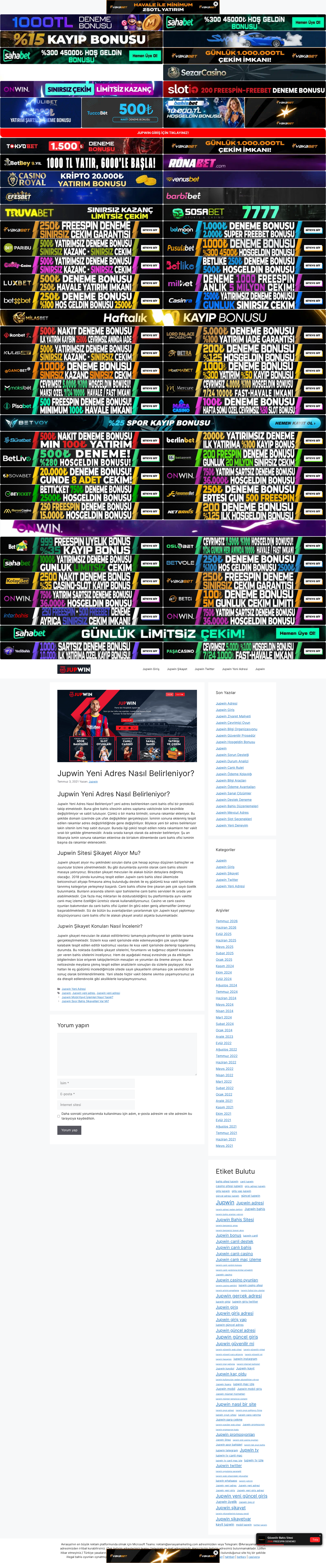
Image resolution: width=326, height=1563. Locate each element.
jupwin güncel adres (230, 1325)
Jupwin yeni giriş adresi (250, 1490)
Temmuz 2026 (227, 921)
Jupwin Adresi (226, 703)
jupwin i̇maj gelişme (225, 1364)
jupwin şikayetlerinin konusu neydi (232, 1513)
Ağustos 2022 (226, 1049)
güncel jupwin (250, 1196)
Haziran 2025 (226, 940)
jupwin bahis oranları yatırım (229, 1214)
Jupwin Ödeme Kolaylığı (234, 774)
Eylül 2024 (224, 979)
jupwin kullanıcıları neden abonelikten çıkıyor (237, 1379)
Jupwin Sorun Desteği (232, 755)
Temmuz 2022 (227, 1056)
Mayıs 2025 (224, 947)
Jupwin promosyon (254, 1424)
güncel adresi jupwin (227, 1195)
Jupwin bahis (254, 1209)
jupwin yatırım (246, 1481)
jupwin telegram (227, 1450)
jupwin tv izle (254, 1460)
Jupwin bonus (228, 1235)
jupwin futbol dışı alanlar (253, 1290)
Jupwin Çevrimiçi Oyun (233, 723)
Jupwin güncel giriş (237, 1337)
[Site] (81, 229)
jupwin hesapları (224, 1359)
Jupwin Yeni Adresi (235, 669)
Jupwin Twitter (205, 669)
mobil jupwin (244, 1524)
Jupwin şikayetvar (233, 1518)
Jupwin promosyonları (235, 1434)
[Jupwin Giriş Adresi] (74, 669)
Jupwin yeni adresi (108, 993)
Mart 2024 (224, 1017)
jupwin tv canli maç (229, 1455)
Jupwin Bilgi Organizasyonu (236, 729)
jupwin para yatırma (249, 1414)
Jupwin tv (249, 1449)
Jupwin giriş (227, 1307)
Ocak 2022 (224, 1094)
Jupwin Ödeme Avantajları (235, 787)
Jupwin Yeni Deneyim (232, 825)
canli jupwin (247, 1181)
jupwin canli (250, 1235)
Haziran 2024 (226, 998)
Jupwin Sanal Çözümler (233, 793)
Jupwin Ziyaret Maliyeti (233, 716)
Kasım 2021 (224, 1107)
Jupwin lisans (223, 1384)
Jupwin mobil (225, 1389)
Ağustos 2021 (226, 1126)
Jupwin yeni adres (83, 993)
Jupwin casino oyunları (237, 1280)
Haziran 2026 (226, 927)
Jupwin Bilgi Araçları (231, 780)
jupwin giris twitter (245, 1301)
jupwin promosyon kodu (227, 1429)
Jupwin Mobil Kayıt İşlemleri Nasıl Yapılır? (87, 997)
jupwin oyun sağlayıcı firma (249, 1410)
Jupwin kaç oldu (231, 1373)
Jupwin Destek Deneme (234, 800)
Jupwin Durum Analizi (232, 761)
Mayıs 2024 (225, 1004)
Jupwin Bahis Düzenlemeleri (237, 806)
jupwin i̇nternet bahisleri (248, 1364)
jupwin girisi (223, 1301)
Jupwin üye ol (246, 1502)
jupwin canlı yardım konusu (229, 1265)
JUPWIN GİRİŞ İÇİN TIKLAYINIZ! (163, 133)
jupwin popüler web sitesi (228, 1424)
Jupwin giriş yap (231, 1319)
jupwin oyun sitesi (226, 1414)
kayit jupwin (225, 1524)
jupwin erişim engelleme (227, 1290)
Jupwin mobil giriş (249, 1389)
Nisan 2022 (224, 1075)
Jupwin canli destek (234, 1241)
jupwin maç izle (243, 1384)
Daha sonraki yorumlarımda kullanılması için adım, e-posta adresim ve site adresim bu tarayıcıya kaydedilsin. (127, 1116)
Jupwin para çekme (229, 1419)
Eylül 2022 (223, 1043)
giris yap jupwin (241, 1191)
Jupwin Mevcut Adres (232, 812)
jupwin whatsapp (226, 1480)
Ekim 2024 (224, 972)
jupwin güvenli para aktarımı (229, 1354)
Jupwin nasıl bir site (236, 1404)
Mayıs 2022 (224, 1069)
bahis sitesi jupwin (227, 1181)
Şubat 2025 (225, 953)
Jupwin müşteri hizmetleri (230, 1394)
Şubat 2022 (225, 1088)
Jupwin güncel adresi (235, 1330)
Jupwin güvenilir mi (235, 1343)
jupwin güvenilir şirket (254, 1349)
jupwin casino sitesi (251, 1285)
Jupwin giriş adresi (234, 1313)
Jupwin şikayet (231, 1507)
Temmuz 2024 (227, 992)
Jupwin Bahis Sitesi (235, 1219)
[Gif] (163, 318)
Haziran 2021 (226, 1139)
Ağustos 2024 (226, 985)
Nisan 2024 (224, 1011)
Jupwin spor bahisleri (229, 1444)
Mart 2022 (224, 1081)
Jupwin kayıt (245, 1368)
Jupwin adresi (250, 1202)
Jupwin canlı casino (234, 1253)
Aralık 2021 (224, 1101)
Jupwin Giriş (151, 669)
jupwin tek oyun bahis (254, 1445)
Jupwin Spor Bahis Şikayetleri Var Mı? (85, 1001)
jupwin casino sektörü (226, 1285)
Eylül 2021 (223, 1120)
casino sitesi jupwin (229, 1186)
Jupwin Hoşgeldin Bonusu (235, 742)
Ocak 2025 (224, 960)
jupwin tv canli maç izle (229, 1460)
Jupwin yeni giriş (225, 1490)
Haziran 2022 (226, 1062)
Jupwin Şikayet (177, 669)
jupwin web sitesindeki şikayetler (232, 1476)
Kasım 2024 (225, 966)
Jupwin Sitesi (223, 1439)
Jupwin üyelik (226, 1502)
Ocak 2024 (224, 1030)
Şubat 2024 (225, 1024)
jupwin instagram (245, 1359)
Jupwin (260, 669)
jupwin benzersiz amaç (227, 1225)
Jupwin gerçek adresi (239, 1296)
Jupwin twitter (229, 1465)
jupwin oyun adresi (225, 1410)
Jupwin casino (224, 1274)
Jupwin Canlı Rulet (230, 768)
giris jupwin (223, 1191)
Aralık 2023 (224, 1037)
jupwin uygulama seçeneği (228, 1471)
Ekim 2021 (223, 1114)
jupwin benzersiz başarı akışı (230, 1230)
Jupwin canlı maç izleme (238, 1259)
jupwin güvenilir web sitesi (229, 1349)
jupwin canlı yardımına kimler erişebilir (234, 1270)
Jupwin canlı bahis (233, 1247)
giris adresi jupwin (255, 1186)
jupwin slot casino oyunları (245, 1440)
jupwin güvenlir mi (253, 1354)
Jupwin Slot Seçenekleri (234, 819)
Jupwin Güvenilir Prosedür (235, 735)
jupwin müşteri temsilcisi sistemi (231, 1399)
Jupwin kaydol (225, 1368)
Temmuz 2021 (226, 1133)
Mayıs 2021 (224, 1146)
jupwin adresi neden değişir (229, 1209)
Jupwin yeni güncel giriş (242, 1496)
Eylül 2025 (223, 934)
